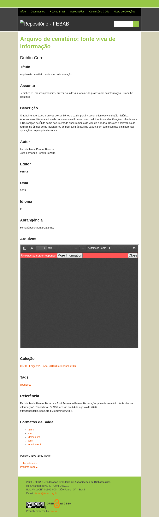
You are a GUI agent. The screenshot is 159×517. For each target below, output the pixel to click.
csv (30, 433)
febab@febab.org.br (46, 493)
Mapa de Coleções (124, 11)
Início (23, 11)
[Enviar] (136, 24)
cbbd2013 (25, 384)
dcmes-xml (34, 437)
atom (31, 429)
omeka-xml (34, 444)
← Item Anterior (28, 463)
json (30, 440)
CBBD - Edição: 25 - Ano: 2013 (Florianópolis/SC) (48, 366)
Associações (77, 11)
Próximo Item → (29, 467)
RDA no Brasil (57, 11)
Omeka (53, 511)
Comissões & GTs (99, 11)
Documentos (38, 11)
